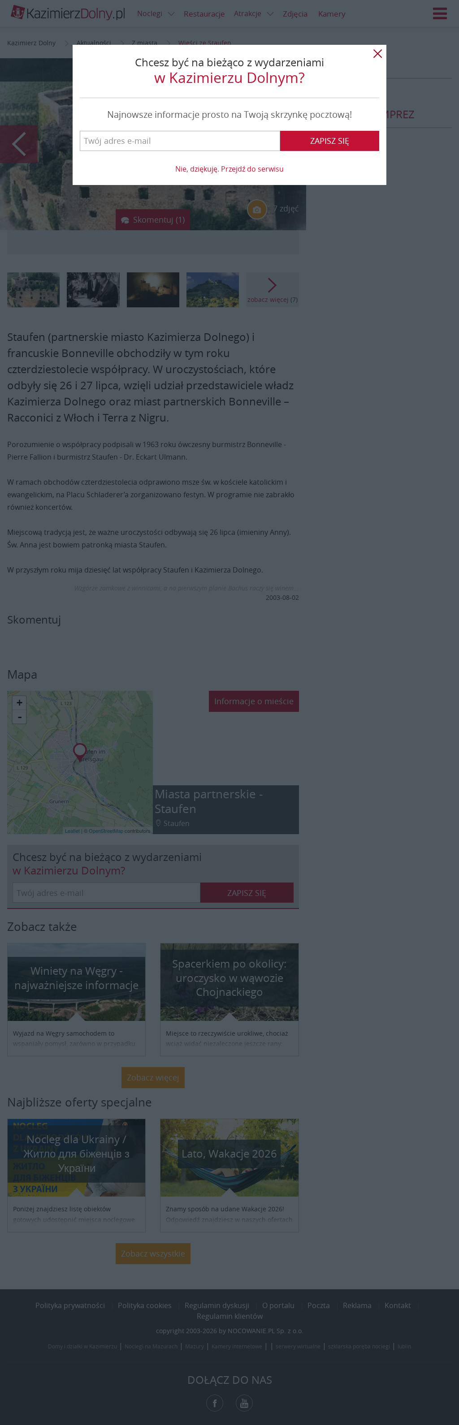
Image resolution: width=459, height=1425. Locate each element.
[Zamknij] (377, 54)
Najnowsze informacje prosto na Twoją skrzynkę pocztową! (229, 114)
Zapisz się (329, 140)
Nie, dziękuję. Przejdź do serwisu (229, 169)
